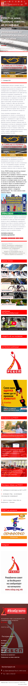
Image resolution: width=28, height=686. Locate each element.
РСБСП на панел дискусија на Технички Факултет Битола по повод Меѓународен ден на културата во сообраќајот (13, 472)
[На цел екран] (25, 329)
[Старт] (3, 329)
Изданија (3, 650)
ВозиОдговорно (11, 238)
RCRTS (25, 684)
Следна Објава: (13, 252)
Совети (21, 238)
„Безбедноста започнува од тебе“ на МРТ (12, 435)
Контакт (3, 652)
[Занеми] (22, 329)
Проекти (3, 643)
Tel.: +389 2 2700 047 (9, 674)
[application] (14, 323)
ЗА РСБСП (4, 640)
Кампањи (10, 48)
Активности (4, 238)
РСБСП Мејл (22, 682)
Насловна (3, 48)
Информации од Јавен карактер (10, 657)
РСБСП (17, 238)
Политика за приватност (8, 655)
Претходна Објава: (12, 246)
